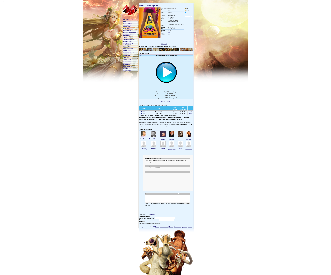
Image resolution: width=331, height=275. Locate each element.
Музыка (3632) (126, 46)
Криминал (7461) (127, 41)
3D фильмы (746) (127, 70)
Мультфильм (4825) (128, 48)
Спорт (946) (126, 57)
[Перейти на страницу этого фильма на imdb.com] (185, 8)
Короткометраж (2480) (129, 39)
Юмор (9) (125, 68)
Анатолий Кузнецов (154, 138)
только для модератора (185, 193)
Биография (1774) (127, 23)
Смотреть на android (165, 101)
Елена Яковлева (144, 138)
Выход (2, 0)
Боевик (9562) (126, 24)
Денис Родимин (171, 149)
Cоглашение (177, 227)
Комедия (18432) (127, 37)
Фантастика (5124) (128, 62)
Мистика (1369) (127, 44)
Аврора (180, 138)
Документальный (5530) (129, 32)
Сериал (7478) (126, 55)
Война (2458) (126, 28)
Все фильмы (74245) (128, 19)
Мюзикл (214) (126, 50)
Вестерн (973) (126, 26)
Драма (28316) (126, 34)
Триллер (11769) (127, 59)
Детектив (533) (127, 30)
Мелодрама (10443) (128, 43)
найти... (169, 32)
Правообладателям (187, 227)
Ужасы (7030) (126, 61)
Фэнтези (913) (126, 64)
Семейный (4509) (127, 53)
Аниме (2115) (126, 21)
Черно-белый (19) (127, 66)
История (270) (126, 35)
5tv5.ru (157, 227)
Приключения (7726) (128, 52)
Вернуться (152, 214)
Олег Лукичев (188, 149)
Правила (171, 227)
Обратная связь (164, 227)
